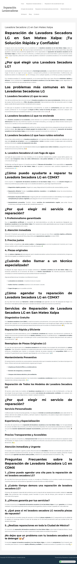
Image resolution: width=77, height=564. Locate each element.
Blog (30, 14)
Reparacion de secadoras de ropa (54, 3)
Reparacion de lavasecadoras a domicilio (46, 9)
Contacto (36, 14)
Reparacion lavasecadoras (33, 3)
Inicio (22, 3)
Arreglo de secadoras (27, 9)
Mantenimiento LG (66, 9)
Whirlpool (24, 14)
